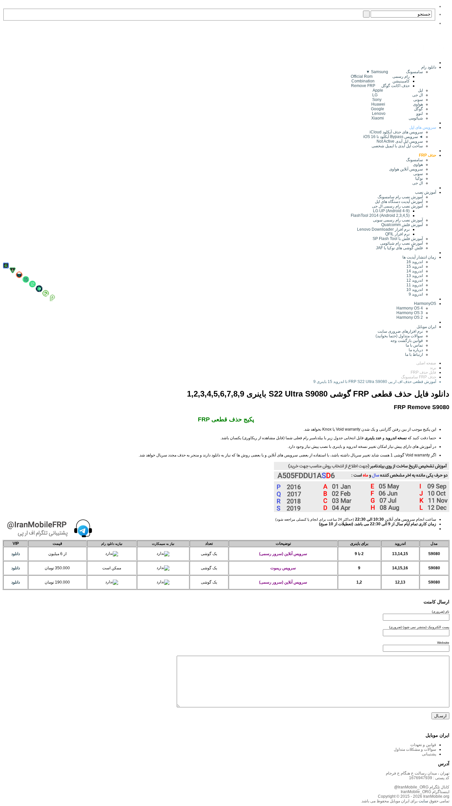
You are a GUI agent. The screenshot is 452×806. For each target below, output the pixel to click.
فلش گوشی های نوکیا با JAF (399, 248)
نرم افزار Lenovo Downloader (383, 229)
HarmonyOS (425, 303)
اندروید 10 (414, 289)
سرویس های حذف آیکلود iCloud (396, 132)
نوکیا (419, 178)
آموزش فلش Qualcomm (402, 224)
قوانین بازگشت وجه (406, 340)
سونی (418, 173)
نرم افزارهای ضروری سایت (400, 331)
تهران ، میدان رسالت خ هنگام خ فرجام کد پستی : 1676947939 (417, 775)
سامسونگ (414, 160)
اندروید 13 (414, 275)
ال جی (417, 183)
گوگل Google (397, 109)
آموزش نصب (425, 192)
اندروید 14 (414, 271)
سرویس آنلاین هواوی (406, 169)
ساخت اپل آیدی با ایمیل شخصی (397, 146)
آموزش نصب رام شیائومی (401, 243)
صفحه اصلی (426, 363)
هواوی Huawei (397, 104)
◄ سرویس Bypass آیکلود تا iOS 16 (393, 136)
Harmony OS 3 (409, 312)
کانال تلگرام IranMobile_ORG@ (421, 787)
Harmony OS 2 (409, 317)
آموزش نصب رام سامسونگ (400, 197)
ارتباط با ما (414, 354)
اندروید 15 (414, 266)
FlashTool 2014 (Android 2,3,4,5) (380, 215)
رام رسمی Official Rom (380, 76)
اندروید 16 (414, 262)
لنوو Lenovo (397, 113)
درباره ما (416, 350)
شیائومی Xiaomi (397, 118)
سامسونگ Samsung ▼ (394, 72)
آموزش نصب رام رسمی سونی (398, 220)
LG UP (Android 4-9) (391, 211)
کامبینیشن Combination (380, 81)
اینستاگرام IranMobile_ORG (425, 791)
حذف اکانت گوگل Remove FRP (380, 85)
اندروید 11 (413, 285)
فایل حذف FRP (423, 372)
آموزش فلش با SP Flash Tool (398, 238)
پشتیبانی (429, 754)
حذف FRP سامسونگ (418, 377)
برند (433, 367)
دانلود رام (428, 67)
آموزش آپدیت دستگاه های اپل (399, 201)
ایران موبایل (426, 326)
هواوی (418, 164)
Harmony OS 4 (409, 308)
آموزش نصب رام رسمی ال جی (397, 206)
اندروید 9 (416, 294)
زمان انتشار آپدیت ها (419, 257)
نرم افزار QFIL (397, 234)
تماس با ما (414, 345)
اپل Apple (398, 90)
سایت (423, 801)
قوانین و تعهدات (423, 744)
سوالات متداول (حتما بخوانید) (399, 336)
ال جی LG (397, 95)
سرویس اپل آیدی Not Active (400, 141)
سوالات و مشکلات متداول (415, 749)
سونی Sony (397, 99)
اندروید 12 (413, 280)
